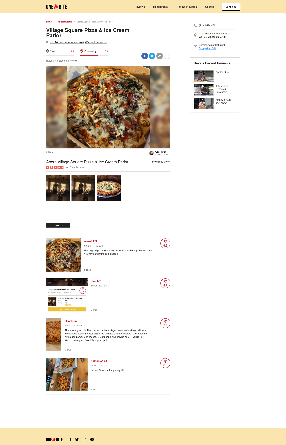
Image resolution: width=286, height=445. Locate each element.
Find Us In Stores (186, 6)
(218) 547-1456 (207, 25)
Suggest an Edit (207, 48)
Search (209, 6)
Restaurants (160, 6)
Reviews (139, 6)
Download (230, 6)
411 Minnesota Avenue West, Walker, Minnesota (78, 42)
